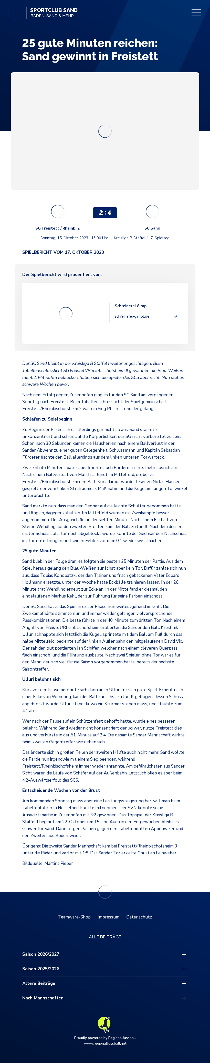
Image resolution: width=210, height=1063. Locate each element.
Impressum (108, 917)
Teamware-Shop (74, 917)
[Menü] (196, 12)
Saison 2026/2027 (40, 954)
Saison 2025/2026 (40, 969)
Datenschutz (139, 917)
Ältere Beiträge (38, 983)
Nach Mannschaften (43, 998)
